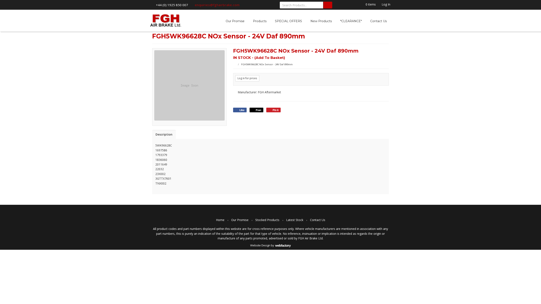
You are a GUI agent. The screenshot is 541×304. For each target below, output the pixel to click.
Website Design (260, 245)
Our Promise (235, 21)
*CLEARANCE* (351, 21)
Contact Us (378, 21)
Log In (386, 4)
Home (220, 220)
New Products (321, 21)
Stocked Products (267, 220)
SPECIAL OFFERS (288, 21)
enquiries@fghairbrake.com (217, 5)
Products (259, 21)
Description (164, 134)
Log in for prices (247, 78)
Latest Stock (294, 220)
